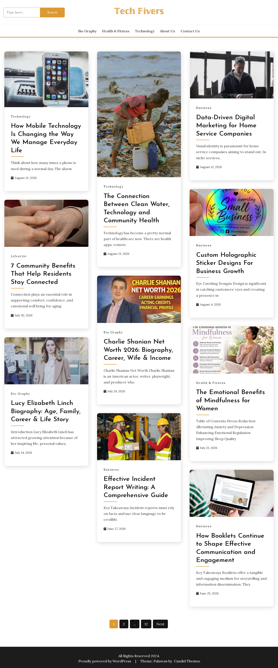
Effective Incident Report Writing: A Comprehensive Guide (136, 487)
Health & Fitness (115, 31)
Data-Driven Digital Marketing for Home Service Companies (226, 125)
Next (160, 624)
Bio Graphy (87, 31)
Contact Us (190, 31)
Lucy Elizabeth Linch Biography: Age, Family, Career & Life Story (46, 411)
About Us (167, 31)
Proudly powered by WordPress (105, 661)
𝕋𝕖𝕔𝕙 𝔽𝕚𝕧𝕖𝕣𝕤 (139, 12)
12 (146, 624)
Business (204, 108)
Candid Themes (187, 661)
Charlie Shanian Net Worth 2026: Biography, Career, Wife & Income (138, 350)
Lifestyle (19, 256)
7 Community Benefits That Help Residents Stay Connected (43, 274)
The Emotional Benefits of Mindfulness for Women (230, 400)
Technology (144, 31)
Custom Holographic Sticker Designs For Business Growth (226, 263)
